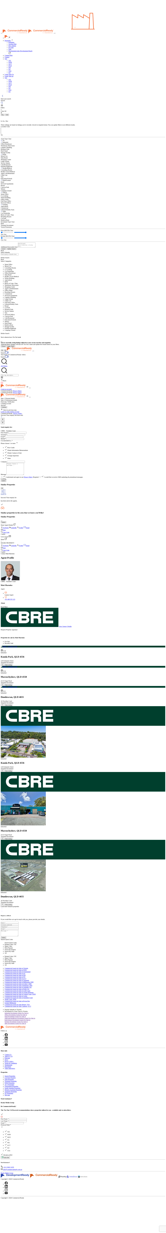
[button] (6, 59)
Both (2, 223)
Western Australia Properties (13, 1090)
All (3, 140)
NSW (10, 62)
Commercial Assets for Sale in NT (15, 977)
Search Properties (10, 1076)
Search (3, 939)
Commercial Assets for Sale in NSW (16, 970)
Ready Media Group (7, 1173)
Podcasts (7, 1058)
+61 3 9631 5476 (8, 1167)
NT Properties (9, 1093)
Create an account (6, 389)
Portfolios (11, 42)
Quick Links (9, 939)
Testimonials (8, 1065)
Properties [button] (8, 40)
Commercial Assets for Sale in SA (15, 973)
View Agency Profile (65, 626)
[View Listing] (83, 646)
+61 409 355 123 (10, 599)
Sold (9, 49)
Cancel (3, 249)
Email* (3, 437)
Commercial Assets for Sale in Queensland (17, 972)
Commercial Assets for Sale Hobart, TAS (17, 1004)
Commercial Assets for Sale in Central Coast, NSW (20, 994)
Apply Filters (10, 346)
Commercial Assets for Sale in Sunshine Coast (19, 998)
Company (4, 462)
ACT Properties (9, 1084)
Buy (3, 115)
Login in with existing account (10, 412)
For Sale (11, 47)
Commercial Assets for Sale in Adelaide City (18, 987)
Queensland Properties (11, 1086)
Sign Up (11, 74)
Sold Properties (9, 1079)
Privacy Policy (17, 391)
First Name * (5, 1119)
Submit (3, 480)
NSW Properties (10, 1083)
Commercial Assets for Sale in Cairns (16, 996)
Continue (4, 407)
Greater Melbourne (10, 1003)
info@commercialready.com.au (12, 1169)
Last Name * (5, 1121)
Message (3, 474)
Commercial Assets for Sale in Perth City (17, 989)
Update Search (11, 249)
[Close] (1, 341)
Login (6, 74)
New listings (12, 46)
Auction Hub (12, 44)
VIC (9, 60)
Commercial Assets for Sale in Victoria (16, 968)
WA (9, 67)
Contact (7, 57)
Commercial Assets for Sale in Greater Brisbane (19, 992)
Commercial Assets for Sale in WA (15, 975)
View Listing (8, 665)
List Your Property (10, 1078)
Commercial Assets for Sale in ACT (15, 978)
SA (9, 69)
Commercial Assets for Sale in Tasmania (17, 980)
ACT (10, 64)
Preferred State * (6, 1125)
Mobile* (3, 439)
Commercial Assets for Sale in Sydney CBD (18, 984)
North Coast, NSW (10, 999)
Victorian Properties (11, 1081)
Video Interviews (10, 1068)
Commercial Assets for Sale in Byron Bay (17, 1001)
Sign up (11, 76)
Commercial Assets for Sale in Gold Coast (17, 991)
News (6, 1060)
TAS (9, 71)
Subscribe (6, 1157)
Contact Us (8, 1054)
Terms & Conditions (11, 1063)
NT (9, 73)
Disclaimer (8, 1067)
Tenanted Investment (7, 225)
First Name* (4, 433)
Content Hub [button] (8, 55)
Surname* (4, 435)
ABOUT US (8, 1056)
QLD (10, 66)
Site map (7, 1095)
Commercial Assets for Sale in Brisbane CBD (18, 985)
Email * (3, 1123)
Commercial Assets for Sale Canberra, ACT (18, 1006)
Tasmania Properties (11, 1091)
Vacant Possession (6, 227)
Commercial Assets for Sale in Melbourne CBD (19, 982)
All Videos (4, 366)
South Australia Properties (12, 1088)
